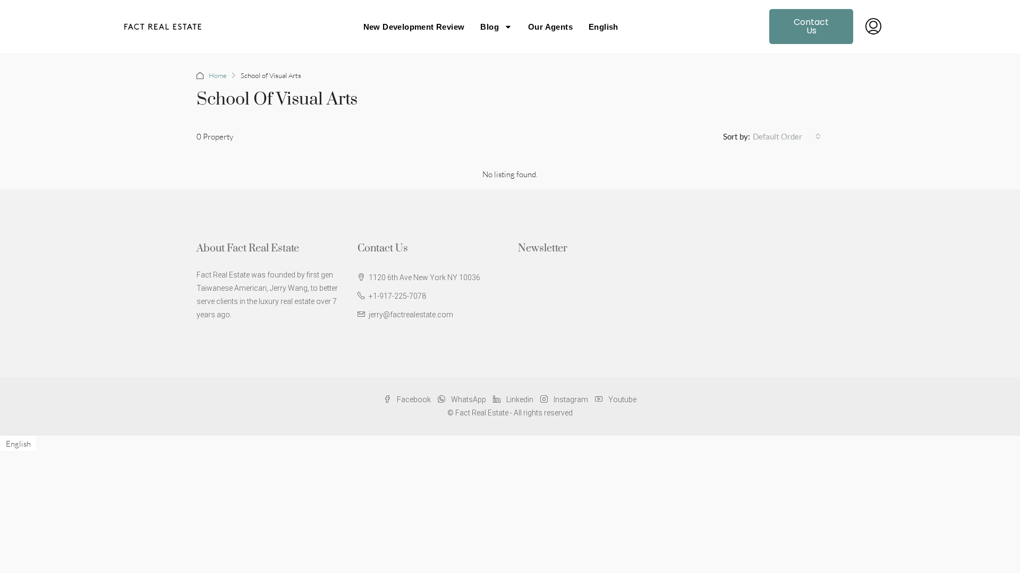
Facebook (413, 399)
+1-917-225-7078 (397, 296)
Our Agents (550, 26)
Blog (489, 26)
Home (218, 75)
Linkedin (520, 399)
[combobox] (786, 136)
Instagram (571, 399)
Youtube (621, 399)
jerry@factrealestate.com (411, 314)
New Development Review (414, 26)
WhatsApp (468, 399)
